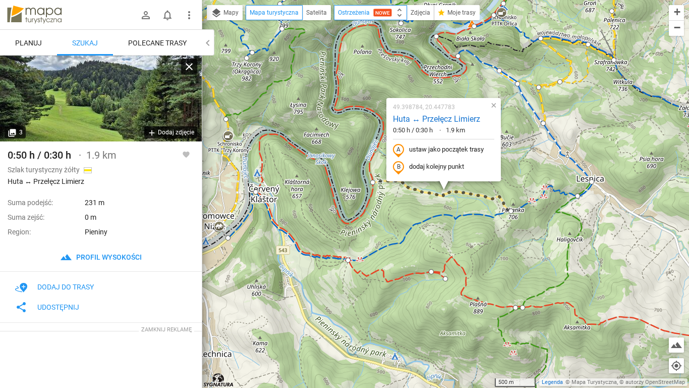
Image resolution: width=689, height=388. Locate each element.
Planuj (28, 43)
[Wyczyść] (189, 67)
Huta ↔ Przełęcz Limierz (436, 119)
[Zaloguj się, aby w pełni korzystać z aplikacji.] (186, 154)
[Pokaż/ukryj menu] (189, 15)
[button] (228, 136)
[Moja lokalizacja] (676, 365)
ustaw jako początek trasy (446, 149)
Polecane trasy (157, 43)
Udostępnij (58, 307)
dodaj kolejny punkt (436, 166)
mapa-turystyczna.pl (34, 14)
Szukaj (85, 43)
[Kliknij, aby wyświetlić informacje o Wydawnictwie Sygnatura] (218, 380)
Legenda (552, 382)
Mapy (230, 12)
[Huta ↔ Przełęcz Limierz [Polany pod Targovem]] (101, 98)
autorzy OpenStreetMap (655, 382)
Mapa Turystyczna (594, 382)
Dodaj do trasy (65, 287)
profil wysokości (108, 257)
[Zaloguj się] (146, 15)
